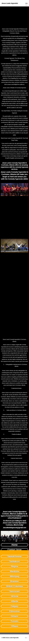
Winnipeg (14, 576)
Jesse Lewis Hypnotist (10, 3)
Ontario (14, 616)
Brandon (14, 581)
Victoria (14, 596)
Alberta (14, 601)
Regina (14, 566)
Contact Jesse (14, 550)
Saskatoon (14, 561)
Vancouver (14, 591)
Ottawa (14, 626)
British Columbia (14, 586)
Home (14, 545)
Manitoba (14, 571)
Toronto (14, 621)
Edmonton (14, 611)
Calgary (14, 606)
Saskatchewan (14, 556)
